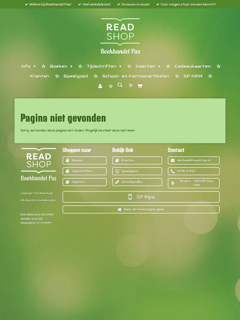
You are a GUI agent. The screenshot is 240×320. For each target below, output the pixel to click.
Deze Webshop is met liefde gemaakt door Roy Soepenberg (37, 218)
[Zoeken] (120, 85)
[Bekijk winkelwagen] (140, 87)
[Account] (100, 87)
